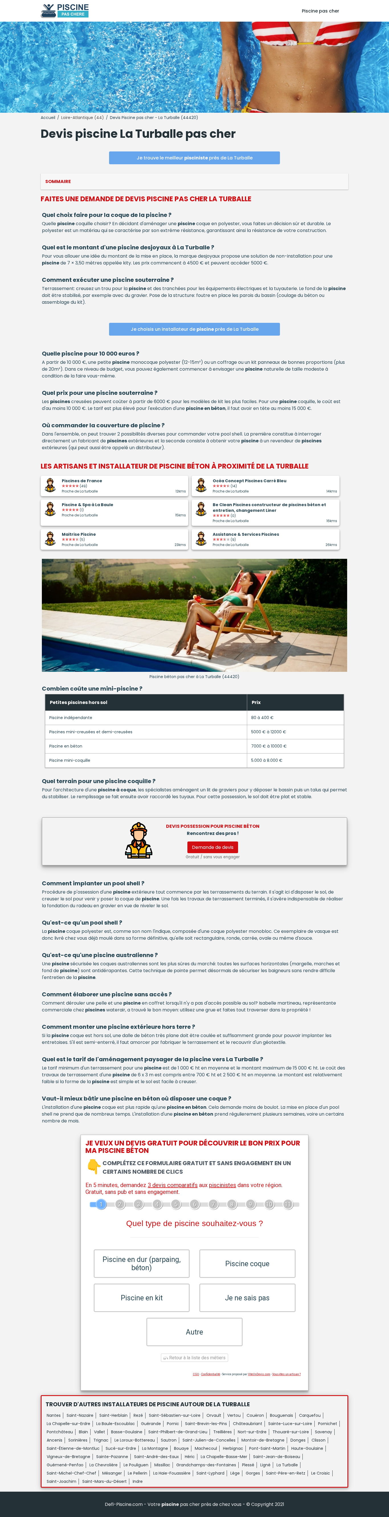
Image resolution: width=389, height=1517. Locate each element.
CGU (196, 1374)
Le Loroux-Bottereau (134, 1440)
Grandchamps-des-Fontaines (206, 1465)
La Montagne (155, 1448)
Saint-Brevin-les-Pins (206, 1423)
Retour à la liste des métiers (197, 1357)
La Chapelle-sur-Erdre (68, 1423)
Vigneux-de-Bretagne (68, 1456)
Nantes (54, 1415)
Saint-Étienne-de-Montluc (73, 1448)
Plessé (248, 1465)
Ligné (265, 1465)
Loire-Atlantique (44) (82, 117)
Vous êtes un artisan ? (286, 1374)
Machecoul (206, 1448)
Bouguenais (281, 1415)
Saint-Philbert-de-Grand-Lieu (177, 1432)
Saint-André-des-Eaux (156, 1456)
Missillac (162, 1465)
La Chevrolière (103, 1465)
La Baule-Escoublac (115, 1423)
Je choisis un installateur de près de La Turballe (195, 329)
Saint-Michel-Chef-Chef (71, 1473)
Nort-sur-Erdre (252, 1432)
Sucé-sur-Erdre (121, 1448)
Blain (83, 1432)
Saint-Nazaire (80, 1415)
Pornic (173, 1423)
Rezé (138, 1415)
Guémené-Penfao (65, 1465)
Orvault (213, 1415)
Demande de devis (213, 847)
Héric (190, 1456)
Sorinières (77, 1440)
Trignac (100, 1440)
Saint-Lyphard (210, 1473)
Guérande (151, 1423)
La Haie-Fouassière (172, 1473)
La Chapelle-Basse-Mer (224, 1456)
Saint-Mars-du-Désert (104, 1481)
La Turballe (287, 1465)
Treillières (222, 1432)
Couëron (255, 1415)
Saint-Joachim (61, 1481)
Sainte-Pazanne (112, 1456)
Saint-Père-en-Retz (285, 1473)
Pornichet (327, 1423)
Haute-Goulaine (307, 1448)
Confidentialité (210, 1374)
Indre (138, 1481)
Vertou (234, 1415)
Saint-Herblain (113, 1415)
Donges (298, 1440)
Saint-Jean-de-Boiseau (276, 1456)
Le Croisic (320, 1473)
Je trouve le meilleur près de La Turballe (195, 158)
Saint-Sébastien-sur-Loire (174, 1415)
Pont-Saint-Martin (267, 1448)
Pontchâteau (60, 1432)
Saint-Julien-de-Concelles (209, 1440)
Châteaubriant (247, 1423)
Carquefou (310, 1415)
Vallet (99, 1432)
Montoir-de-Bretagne (262, 1440)
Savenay (323, 1432)
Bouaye (181, 1448)
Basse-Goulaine (126, 1432)
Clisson (318, 1440)
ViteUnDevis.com (259, 1374)
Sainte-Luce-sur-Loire (290, 1423)
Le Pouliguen (136, 1465)
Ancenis (54, 1440)
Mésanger (112, 1473)
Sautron (169, 1440)
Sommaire (58, 181)
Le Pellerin (137, 1473)
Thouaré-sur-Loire (291, 1432)
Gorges (253, 1473)
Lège (235, 1473)
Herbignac (233, 1448)
